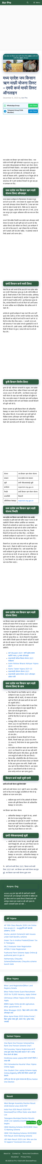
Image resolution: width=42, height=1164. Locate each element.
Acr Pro (6, 2)
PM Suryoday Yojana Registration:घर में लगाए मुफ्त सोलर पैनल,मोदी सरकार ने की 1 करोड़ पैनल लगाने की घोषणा (19, 1052)
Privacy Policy (26, 1157)
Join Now (33, 105)
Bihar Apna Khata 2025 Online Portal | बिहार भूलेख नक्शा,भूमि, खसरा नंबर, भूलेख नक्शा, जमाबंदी (19, 1019)
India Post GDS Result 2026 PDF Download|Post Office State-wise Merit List (20, 1112)
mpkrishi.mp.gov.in (25, 501)
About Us (7, 1153)
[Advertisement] (21, 28)
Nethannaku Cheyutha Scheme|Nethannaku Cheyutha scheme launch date (20, 961)
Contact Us (16, 1153)
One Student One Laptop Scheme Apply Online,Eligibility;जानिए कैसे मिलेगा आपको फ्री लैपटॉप (20, 1073)
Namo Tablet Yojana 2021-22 (20, 669)
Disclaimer (15, 1157)
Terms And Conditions (30, 1153)
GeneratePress (31, 1161)
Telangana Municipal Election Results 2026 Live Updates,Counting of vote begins (19, 1121)
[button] (27, 2)
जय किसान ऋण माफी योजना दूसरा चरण (18, 873)
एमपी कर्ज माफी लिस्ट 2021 (14, 866)
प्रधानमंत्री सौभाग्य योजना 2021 (18, 671)
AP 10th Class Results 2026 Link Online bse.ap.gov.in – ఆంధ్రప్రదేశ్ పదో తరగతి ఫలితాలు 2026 (20, 928)
